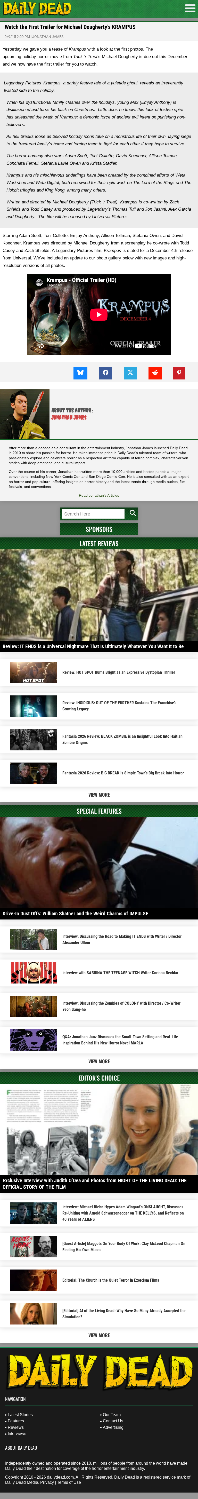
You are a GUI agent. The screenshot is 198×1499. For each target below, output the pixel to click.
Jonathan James (47, 37)
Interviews (17, 1433)
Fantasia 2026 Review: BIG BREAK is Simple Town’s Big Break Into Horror (123, 773)
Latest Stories (20, 1415)
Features (16, 1421)
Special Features (99, 810)
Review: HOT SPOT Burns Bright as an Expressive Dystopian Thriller (118, 672)
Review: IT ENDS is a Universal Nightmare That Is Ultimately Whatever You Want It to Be (93, 646)
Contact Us (113, 1421)
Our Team (112, 1415)
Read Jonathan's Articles (99, 495)
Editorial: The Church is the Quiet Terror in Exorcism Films (110, 1280)
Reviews (16, 1427)
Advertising (113, 1427)
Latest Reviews (99, 543)
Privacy (47, 1482)
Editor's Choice (99, 1077)
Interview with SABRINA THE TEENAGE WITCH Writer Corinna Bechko (120, 972)
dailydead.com (60, 1477)
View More (99, 794)
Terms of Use (69, 1482)
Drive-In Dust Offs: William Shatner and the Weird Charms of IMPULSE (75, 913)
